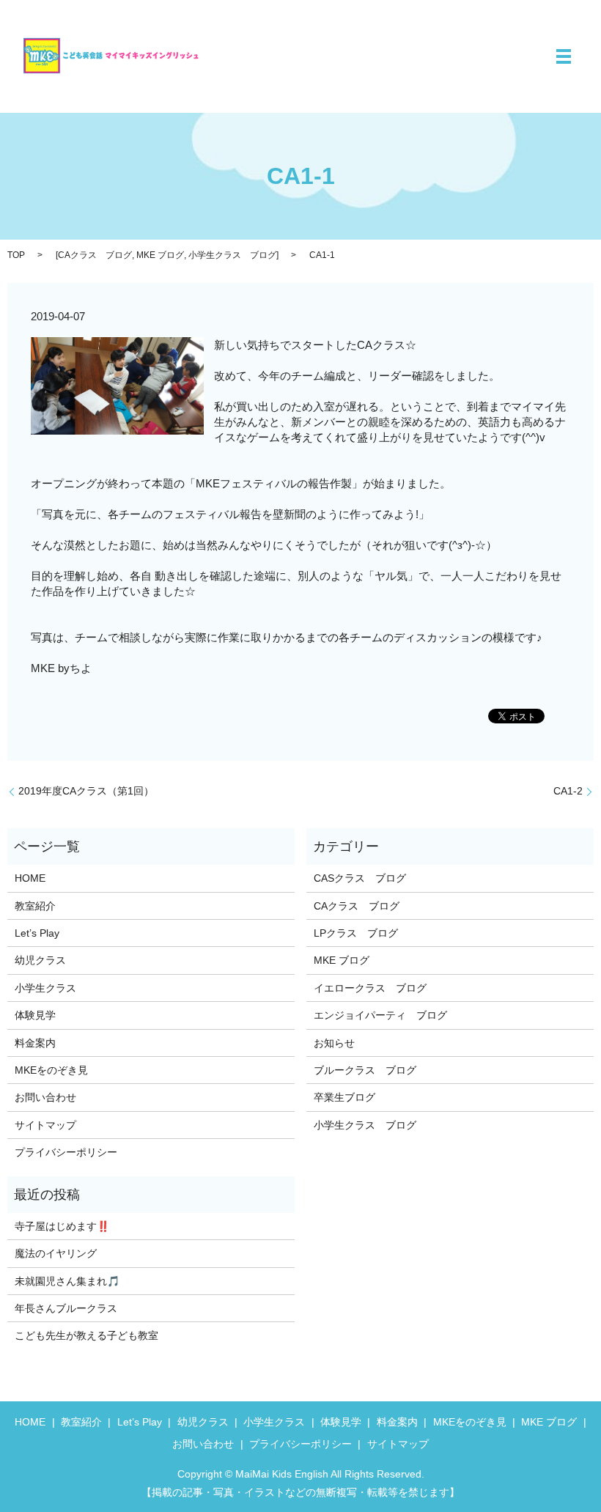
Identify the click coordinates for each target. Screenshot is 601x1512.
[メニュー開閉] (563, 56)
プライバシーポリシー (66, 1152)
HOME (30, 878)
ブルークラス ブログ (365, 1070)
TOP (16, 255)
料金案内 (35, 1043)
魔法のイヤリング (56, 1253)
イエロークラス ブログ (370, 988)
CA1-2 (568, 791)
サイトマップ (45, 1125)
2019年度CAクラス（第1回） (86, 791)
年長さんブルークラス (66, 1308)
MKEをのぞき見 (51, 1070)
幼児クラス (40, 960)
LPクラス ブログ (356, 933)
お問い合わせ (45, 1097)
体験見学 (35, 1015)
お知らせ (334, 1043)
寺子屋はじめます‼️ (62, 1226)
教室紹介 (35, 906)
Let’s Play (37, 933)
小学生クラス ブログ (232, 255)
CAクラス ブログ (95, 255)
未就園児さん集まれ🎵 (67, 1281)
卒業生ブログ (344, 1097)
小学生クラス (45, 988)
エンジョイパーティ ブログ (380, 1015)
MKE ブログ (160, 255)
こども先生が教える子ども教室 (86, 1335)
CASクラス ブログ (360, 878)
